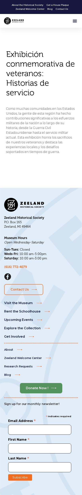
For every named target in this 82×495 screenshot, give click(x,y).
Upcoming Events (18, 320)
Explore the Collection (22, 328)
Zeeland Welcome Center (30, 9)
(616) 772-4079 (15, 267)
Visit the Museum (18, 303)
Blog (50, 9)
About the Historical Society (27, 5)
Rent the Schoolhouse (22, 311)
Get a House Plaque (57, 5)
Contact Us (62, 9)
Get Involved (14, 336)
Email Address (22, 420)
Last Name (18, 458)
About (8, 349)
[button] (74, 21)
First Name (18, 439)
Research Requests (18, 366)
